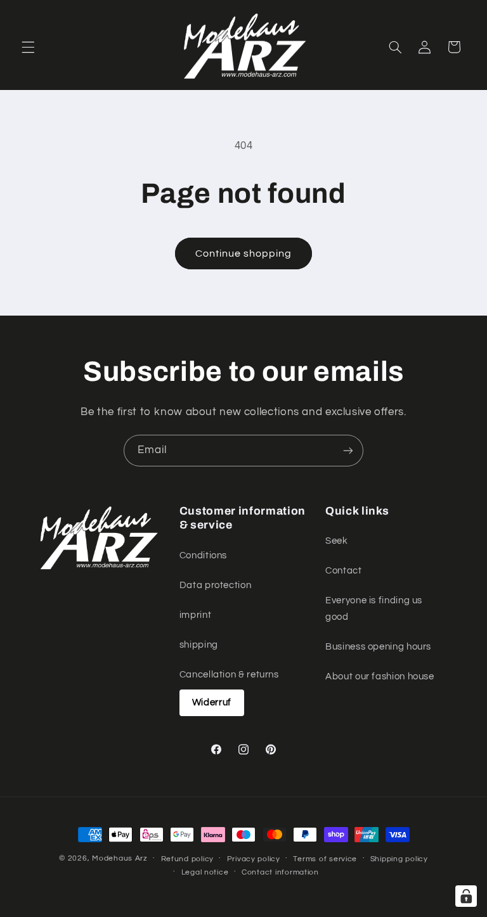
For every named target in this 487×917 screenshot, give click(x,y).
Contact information (280, 872)
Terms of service (325, 859)
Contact (343, 570)
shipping (198, 645)
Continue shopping (243, 253)
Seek (336, 541)
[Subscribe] (348, 450)
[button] (27, 46)
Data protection (215, 585)
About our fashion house (379, 676)
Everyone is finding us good (373, 609)
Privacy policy (253, 859)
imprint (195, 615)
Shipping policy (399, 859)
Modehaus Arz (120, 858)
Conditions (203, 555)
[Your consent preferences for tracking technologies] (466, 896)
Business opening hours (378, 646)
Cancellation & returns (229, 674)
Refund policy (187, 859)
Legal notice (205, 872)
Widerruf (211, 702)
